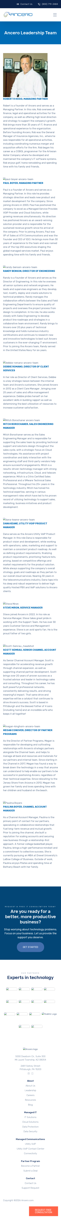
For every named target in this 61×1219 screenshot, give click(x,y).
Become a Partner (30, 1166)
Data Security (30, 1131)
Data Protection (30, 1126)
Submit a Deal (30, 1170)
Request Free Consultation (43, 1211)
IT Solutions (30, 1117)
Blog (30, 1104)
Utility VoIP (30, 1144)
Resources (30, 1100)
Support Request (30, 1188)
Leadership (30, 1090)
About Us (30, 1085)
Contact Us (26, 4)
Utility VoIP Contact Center (30, 1148)
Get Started (30, 947)
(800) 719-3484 (50, 4)
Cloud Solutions (30, 1122)
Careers (30, 1095)
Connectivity (30, 1153)
